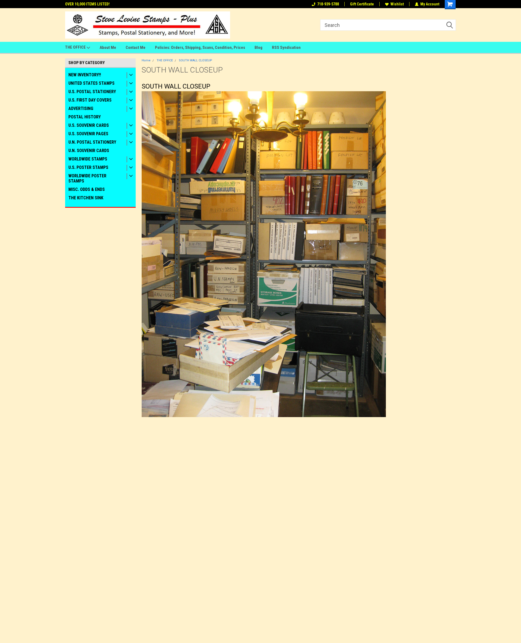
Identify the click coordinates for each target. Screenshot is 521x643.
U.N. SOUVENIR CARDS (88, 150)
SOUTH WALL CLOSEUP (195, 60)
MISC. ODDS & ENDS (86, 189)
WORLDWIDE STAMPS (87, 159)
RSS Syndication (286, 47)
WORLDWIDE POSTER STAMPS (87, 178)
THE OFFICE (76, 47)
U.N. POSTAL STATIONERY (92, 142)
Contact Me (135, 47)
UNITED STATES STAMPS (91, 83)
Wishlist (397, 4)
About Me (108, 47)
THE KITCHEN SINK (85, 197)
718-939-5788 (328, 4)
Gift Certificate (362, 4)
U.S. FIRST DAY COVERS (90, 100)
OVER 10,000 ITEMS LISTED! (87, 4)
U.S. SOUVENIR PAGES (88, 133)
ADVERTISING (80, 108)
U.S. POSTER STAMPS (88, 167)
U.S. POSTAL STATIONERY (92, 91)
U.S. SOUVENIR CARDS (88, 125)
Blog (258, 47)
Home (146, 60)
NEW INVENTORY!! (84, 74)
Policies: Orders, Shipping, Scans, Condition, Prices (200, 47)
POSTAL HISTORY (84, 116)
